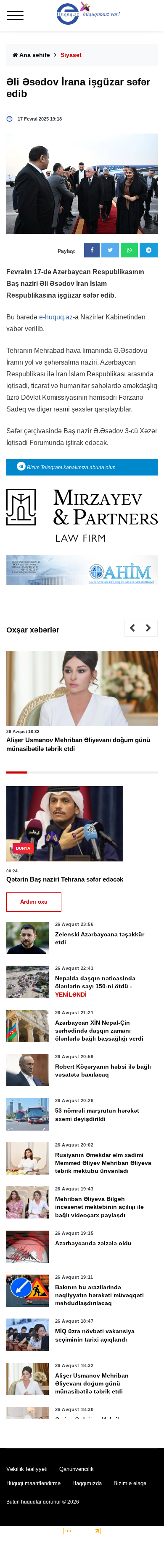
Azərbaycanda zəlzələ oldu (93, 1243)
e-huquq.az (56, 317)
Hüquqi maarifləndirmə (33, 1483)
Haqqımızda (87, 1483)
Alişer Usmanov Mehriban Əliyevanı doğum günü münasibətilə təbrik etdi (78, 744)
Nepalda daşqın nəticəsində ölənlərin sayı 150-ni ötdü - (95, 986)
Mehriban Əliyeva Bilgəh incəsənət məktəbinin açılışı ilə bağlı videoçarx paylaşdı (99, 1206)
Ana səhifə (34, 54)
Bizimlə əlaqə (130, 1483)
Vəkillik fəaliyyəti (27, 1469)
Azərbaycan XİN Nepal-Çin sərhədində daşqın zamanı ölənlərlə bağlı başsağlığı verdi (99, 1030)
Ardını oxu (34, 902)
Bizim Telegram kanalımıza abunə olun (71, 467)
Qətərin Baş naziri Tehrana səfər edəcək (64, 879)
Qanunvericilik (76, 1469)
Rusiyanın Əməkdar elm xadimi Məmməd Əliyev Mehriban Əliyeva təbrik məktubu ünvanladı (103, 1163)
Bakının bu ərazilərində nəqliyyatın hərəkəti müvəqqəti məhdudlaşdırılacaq (99, 1295)
